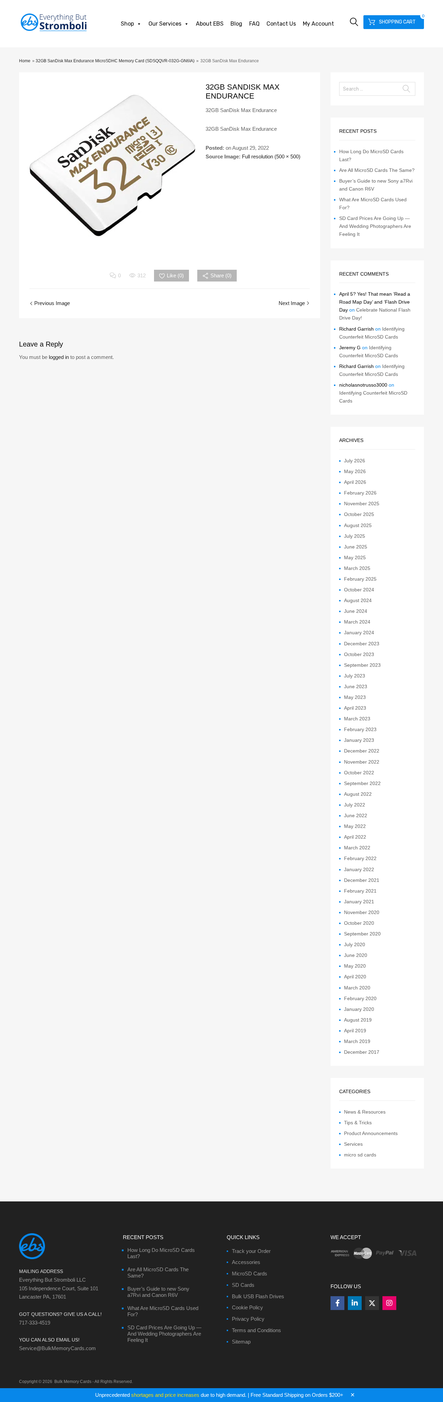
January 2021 (359, 901)
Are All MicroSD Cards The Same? (377, 170)
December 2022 (361, 751)
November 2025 (361, 503)
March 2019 (357, 1041)
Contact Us (281, 23)
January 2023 (359, 740)
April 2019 (355, 1030)
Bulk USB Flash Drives (258, 1296)
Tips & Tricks (358, 1122)
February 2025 (360, 579)
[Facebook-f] (337, 1303)
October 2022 (359, 772)
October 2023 (359, 654)
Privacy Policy (248, 1319)
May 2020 (355, 966)
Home (24, 60)
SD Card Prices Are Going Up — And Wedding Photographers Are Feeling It (375, 226)
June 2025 (355, 547)
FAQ (254, 23)
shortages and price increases (165, 1395)
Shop (127, 23)
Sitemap (241, 1342)
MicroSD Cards (249, 1273)
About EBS (210, 23)
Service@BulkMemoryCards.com (57, 1348)
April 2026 (355, 482)
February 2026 (360, 493)
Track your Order (251, 1251)
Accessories (246, 1262)
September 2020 (362, 934)
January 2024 (359, 632)
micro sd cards (360, 1154)
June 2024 (355, 611)
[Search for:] (377, 89)
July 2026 (354, 460)
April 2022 (355, 837)
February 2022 (360, 858)
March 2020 (357, 987)
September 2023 (362, 665)
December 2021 (361, 880)
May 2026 (355, 471)
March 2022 (357, 847)
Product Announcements (371, 1133)
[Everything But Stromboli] (53, 32)
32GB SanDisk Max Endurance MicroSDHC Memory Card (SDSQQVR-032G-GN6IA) (115, 60)
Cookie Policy (247, 1307)
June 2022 (355, 815)
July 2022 (354, 805)
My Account (318, 23)
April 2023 (355, 708)
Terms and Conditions (256, 1330)
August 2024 (358, 600)
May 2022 (355, 826)
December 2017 (361, 1052)
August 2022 (358, 794)
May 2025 (355, 557)
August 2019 (358, 1020)
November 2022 (361, 762)
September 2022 (362, 783)
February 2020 (360, 998)
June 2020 (355, 955)
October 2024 (359, 589)
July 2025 (354, 536)
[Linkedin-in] (355, 1303)
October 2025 (359, 514)
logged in (59, 357)
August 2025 (358, 525)
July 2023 (354, 676)
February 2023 (360, 729)
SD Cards (243, 1285)
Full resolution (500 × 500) (271, 156)
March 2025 (357, 568)
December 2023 (361, 643)
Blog (236, 23)
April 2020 (355, 976)
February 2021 (360, 891)
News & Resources (365, 1112)
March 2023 (357, 718)
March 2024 (357, 622)
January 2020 (359, 1009)
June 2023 (355, 686)
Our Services (164, 23)
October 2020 (359, 923)
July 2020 (354, 944)
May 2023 (355, 697)
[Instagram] (389, 1303)
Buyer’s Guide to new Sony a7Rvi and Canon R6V (158, 1292)
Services (353, 1144)
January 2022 (359, 869)
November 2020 (361, 912)
